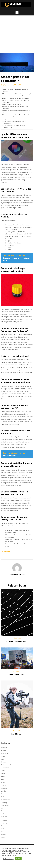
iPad (2, 779)
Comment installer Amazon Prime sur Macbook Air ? (15, 122)
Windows (4, 835)
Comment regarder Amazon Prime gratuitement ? (14, 126)
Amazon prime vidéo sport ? (17, 641)
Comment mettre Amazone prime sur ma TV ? (16, 112)
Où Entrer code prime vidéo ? (12, 104)
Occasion (4, 788)
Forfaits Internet (6, 765)
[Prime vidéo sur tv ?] (17, 704)
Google (3, 773)
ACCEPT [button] (18, 859)
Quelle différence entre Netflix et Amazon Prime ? (15, 91)
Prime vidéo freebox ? (17, 674)
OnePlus (3, 791)
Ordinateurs (4, 794)
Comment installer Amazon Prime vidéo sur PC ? (17, 118)
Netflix (3, 814)
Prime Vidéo (6, 551)
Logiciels (3, 785)
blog (2, 759)
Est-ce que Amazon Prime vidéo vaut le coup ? (17, 94)
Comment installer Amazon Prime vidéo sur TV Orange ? (16, 101)
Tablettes (4, 820)
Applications (4, 753)
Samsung (4, 803)
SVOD (3, 808)
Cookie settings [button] (8, 859)
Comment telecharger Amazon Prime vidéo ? (16, 98)
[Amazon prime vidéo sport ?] (17, 612)
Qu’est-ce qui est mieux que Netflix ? (14, 96)
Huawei (3, 776)
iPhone (3, 782)
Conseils (3, 762)
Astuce (3, 756)
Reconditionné (5, 800)
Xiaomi (3, 837)
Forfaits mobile (5, 768)
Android (3, 750)
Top (2, 826)
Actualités (4, 747)
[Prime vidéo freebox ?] (17, 657)
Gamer (3, 771)
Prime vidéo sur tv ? (17, 734)
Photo (3, 797)
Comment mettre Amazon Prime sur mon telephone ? (16, 107)
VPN (2, 829)
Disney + (3, 811)
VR (2, 832)
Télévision (4, 823)
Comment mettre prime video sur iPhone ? (16, 115)
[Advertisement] (17, 35)
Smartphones (5, 805)
